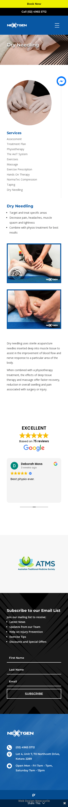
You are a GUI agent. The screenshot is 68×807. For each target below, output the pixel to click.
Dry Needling (15, 190)
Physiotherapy (15, 149)
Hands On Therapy (18, 174)
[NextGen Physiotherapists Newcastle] (34, 281)
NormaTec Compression (22, 179)
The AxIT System (17, 154)
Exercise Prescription (19, 169)
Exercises (12, 159)
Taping (11, 184)
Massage (12, 164)
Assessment (14, 139)
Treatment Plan (16, 144)
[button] (12, 564)
